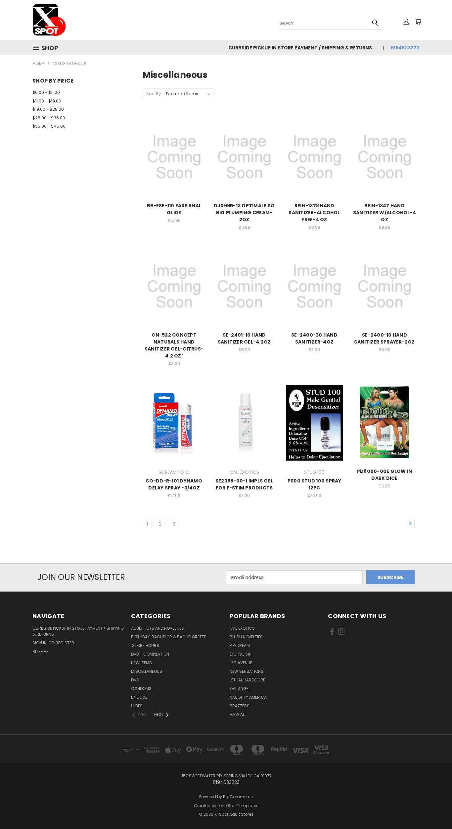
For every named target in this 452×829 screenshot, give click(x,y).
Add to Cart (174, 168)
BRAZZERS (239, 706)
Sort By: (154, 94)
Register (65, 643)
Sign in (40, 643)
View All (238, 714)
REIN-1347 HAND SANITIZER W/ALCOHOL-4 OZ (384, 212)
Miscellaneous (146, 671)
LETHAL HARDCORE (247, 680)
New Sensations (246, 671)
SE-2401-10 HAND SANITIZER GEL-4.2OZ (244, 338)
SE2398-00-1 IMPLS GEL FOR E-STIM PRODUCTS (244, 484)
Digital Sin (240, 654)
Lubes (137, 706)
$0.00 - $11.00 (46, 92)
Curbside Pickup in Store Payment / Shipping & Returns (300, 47)
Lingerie (139, 697)
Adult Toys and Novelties (157, 628)
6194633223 (405, 47)
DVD (135, 680)
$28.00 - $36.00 (48, 118)
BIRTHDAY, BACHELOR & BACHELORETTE (168, 637)
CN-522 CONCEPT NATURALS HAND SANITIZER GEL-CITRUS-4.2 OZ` (174, 345)
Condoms (141, 688)
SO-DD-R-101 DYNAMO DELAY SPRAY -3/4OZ (174, 484)
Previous (435, 808)
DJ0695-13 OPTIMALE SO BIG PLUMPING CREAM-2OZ (244, 212)
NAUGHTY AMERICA (248, 697)
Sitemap (40, 651)
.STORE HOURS (145, 645)
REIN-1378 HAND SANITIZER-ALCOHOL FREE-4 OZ (314, 212)
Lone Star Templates (237, 805)
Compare (172, 156)
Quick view (174, 143)
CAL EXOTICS (242, 628)
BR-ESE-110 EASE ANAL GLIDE (174, 209)
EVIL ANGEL (240, 688)
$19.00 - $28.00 (48, 109)
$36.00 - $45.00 (49, 126)
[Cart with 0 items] (418, 21)
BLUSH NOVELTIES (246, 637)
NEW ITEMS (141, 663)
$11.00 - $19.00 (46, 101)
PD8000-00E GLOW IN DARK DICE (384, 474)
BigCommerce (238, 796)
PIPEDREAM (240, 645)
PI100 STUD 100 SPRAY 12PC (314, 484)
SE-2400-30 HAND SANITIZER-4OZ (314, 338)
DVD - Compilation (150, 654)
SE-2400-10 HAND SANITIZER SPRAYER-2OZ (384, 338)
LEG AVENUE (241, 663)
